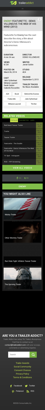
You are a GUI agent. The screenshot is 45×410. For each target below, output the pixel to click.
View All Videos (22, 168)
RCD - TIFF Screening (12, 162)
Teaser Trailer (9, 137)
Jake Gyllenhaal (31, 99)
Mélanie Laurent (14, 104)
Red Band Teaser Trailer (13, 125)
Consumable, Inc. (25, 403)
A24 (7, 94)
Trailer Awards (22, 363)
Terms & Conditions (22, 377)
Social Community (22, 366)
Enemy (8, 21)
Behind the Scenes (31, 94)
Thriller (34, 104)
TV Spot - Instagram (11, 156)
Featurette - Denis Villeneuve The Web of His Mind (19, 150)
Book (17, 94)
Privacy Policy (22, 374)
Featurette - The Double (13, 143)
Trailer (6, 131)
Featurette (12, 99)
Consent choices (22, 370)
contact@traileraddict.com (15, 345)
